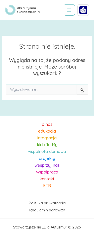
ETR (47, 185)
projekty (47, 158)
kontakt (47, 178)
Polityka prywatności (47, 202)
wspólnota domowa (47, 151)
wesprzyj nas (47, 165)
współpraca (47, 171)
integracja (47, 137)
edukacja (47, 131)
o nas (47, 124)
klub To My (47, 144)
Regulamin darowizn (47, 209)
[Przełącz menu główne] (69, 10)
